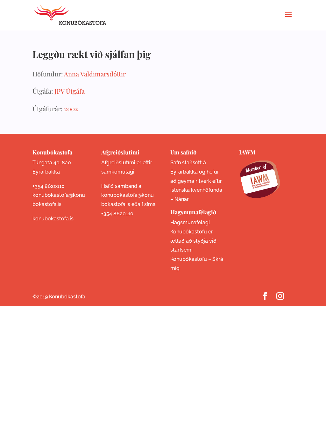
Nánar (181, 199)
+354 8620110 (48, 186)
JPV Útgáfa (69, 91)
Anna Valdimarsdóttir (95, 73)
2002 (71, 108)
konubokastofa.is (53, 219)
